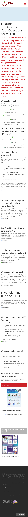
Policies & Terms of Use (6, 485)
